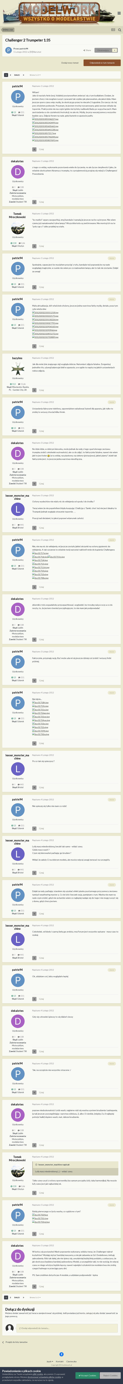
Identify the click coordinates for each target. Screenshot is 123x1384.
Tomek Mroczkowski (17, 215)
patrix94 (24, 48)
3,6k (23, 243)
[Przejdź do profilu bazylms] (18, 368)
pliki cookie (38, 1374)
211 (22, 112)
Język (49, 1361)
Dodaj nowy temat (70, 62)
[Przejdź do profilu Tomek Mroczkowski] (18, 227)
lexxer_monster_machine (17, 497)
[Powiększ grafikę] (45, 119)
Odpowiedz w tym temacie (102, 62)
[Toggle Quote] (36, 1164)
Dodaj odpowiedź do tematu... (35, 1328)
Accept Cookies (88, 1375)
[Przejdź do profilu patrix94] (8, 50)
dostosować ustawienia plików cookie (44, 1377)
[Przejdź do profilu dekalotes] (18, 172)
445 (22, 525)
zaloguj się (91, 1313)
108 (22, 187)
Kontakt (60, 1361)
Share (88, 50)
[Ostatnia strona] (23, 75)
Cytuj (41, 149)
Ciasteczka (71, 1361)
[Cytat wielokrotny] (34, 149)
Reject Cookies (110, 1375)
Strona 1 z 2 (34, 75)
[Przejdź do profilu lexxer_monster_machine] (18, 509)
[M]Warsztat (35, 52)
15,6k (23, 384)
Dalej (17, 75)
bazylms (17, 358)
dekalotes (17, 161)
